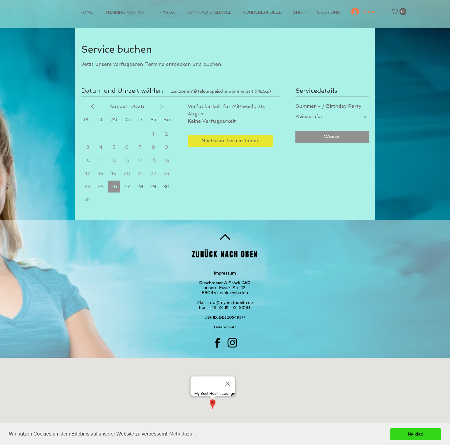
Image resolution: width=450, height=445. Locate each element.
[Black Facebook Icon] (217, 342)
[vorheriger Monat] (92, 106)
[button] (399, 11)
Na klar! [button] (416, 434)
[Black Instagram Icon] (232, 342)
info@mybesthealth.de (230, 302)
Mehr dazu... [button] (182, 433)
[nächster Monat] (161, 106)
